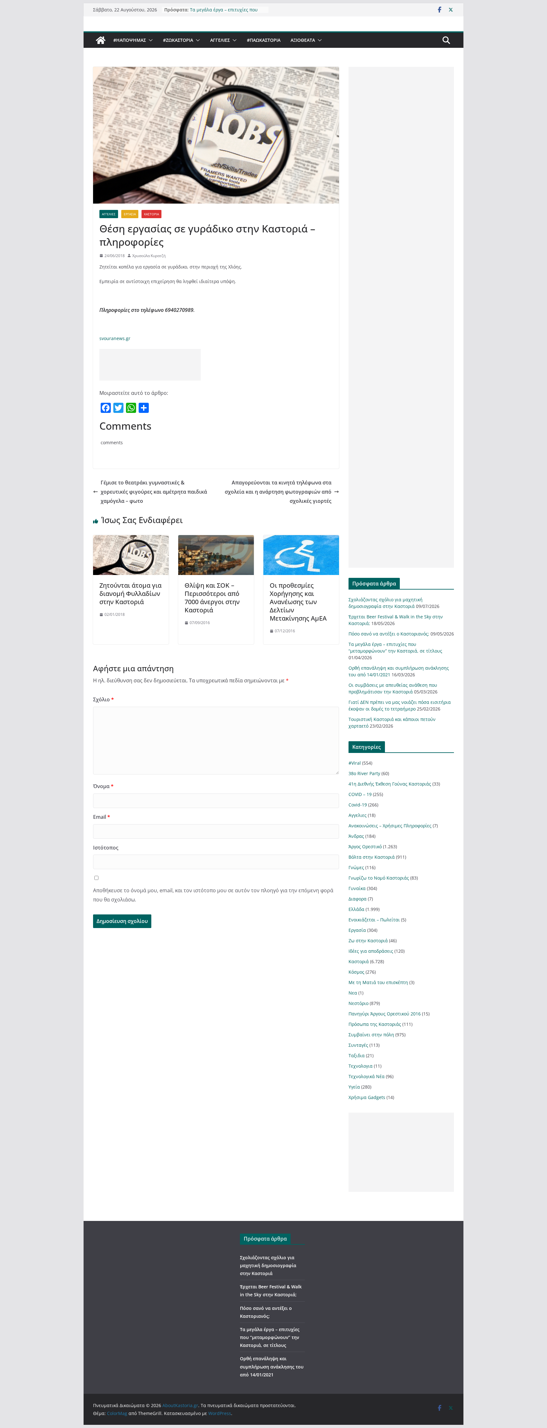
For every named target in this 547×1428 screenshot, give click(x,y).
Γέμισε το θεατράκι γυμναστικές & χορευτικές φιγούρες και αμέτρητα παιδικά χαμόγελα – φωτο (154, 491)
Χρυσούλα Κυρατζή (149, 255)
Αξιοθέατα (303, 40)
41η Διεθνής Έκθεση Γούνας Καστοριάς (390, 784)
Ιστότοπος (105, 847)
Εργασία (130, 214)
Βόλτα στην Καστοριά (372, 857)
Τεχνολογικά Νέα (367, 1076)
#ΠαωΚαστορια (263, 40)
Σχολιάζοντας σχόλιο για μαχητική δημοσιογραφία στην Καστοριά (268, 1265)
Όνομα (103, 786)
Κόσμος (356, 972)
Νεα (353, 993)
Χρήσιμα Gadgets (367, 1097)
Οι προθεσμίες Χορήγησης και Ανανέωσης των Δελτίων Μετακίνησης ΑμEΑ (298, 601)
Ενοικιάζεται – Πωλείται (374, 920)
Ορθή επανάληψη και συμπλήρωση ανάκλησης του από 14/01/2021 (272, 1366)
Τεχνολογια (361, 1066)
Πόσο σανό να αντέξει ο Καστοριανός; (389, 634)
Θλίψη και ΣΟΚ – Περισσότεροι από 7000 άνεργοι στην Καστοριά (212, 597)
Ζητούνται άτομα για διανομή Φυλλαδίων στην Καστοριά (130, 593)
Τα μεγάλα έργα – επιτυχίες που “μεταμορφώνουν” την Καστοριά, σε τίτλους (269, 1337)
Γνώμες (356, 867)
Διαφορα (358, 899)
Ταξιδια (357, 1055)
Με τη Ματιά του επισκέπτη (378, 982)
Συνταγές (358, 1045)
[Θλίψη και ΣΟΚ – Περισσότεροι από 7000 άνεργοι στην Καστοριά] (216, 539)
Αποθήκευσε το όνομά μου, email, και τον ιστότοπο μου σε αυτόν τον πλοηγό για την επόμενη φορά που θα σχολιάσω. (213, 895)
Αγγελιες (220, 40)
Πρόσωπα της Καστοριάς (375, 1024)
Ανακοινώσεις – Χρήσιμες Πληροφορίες (390, 826)
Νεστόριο (358, 1003)
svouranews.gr (114, 338)
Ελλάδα (356, 909)
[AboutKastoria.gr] (100, 40)
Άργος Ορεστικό (365, 847)
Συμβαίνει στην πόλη (371, 1035)
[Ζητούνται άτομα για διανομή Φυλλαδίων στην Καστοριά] (131, 539)
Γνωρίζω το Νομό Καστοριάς (379, 878)
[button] (149, 40)
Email (101, 816)
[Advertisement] (150, 365)
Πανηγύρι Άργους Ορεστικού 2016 (385, 1014)
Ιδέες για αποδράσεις (371, 951)
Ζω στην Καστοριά (368, 941)
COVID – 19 (360, 794)
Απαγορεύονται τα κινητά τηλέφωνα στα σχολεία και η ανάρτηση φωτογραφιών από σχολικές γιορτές (278, 491)
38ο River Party (364, 773)
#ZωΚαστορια (178, 40)
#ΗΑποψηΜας (129, 40)
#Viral (355, 763)
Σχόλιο (103, 699)
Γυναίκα (357, 888)
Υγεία (354, 1087)
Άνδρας (356, 836)
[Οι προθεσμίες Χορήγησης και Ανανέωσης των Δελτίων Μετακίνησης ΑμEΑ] (301, 539)
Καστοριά (151, 214)
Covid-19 (358, 805)
